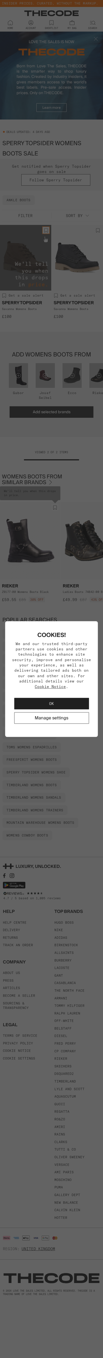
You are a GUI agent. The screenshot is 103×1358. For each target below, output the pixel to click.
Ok (51, 703)
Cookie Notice (50, 686)
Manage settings (51, 718)
